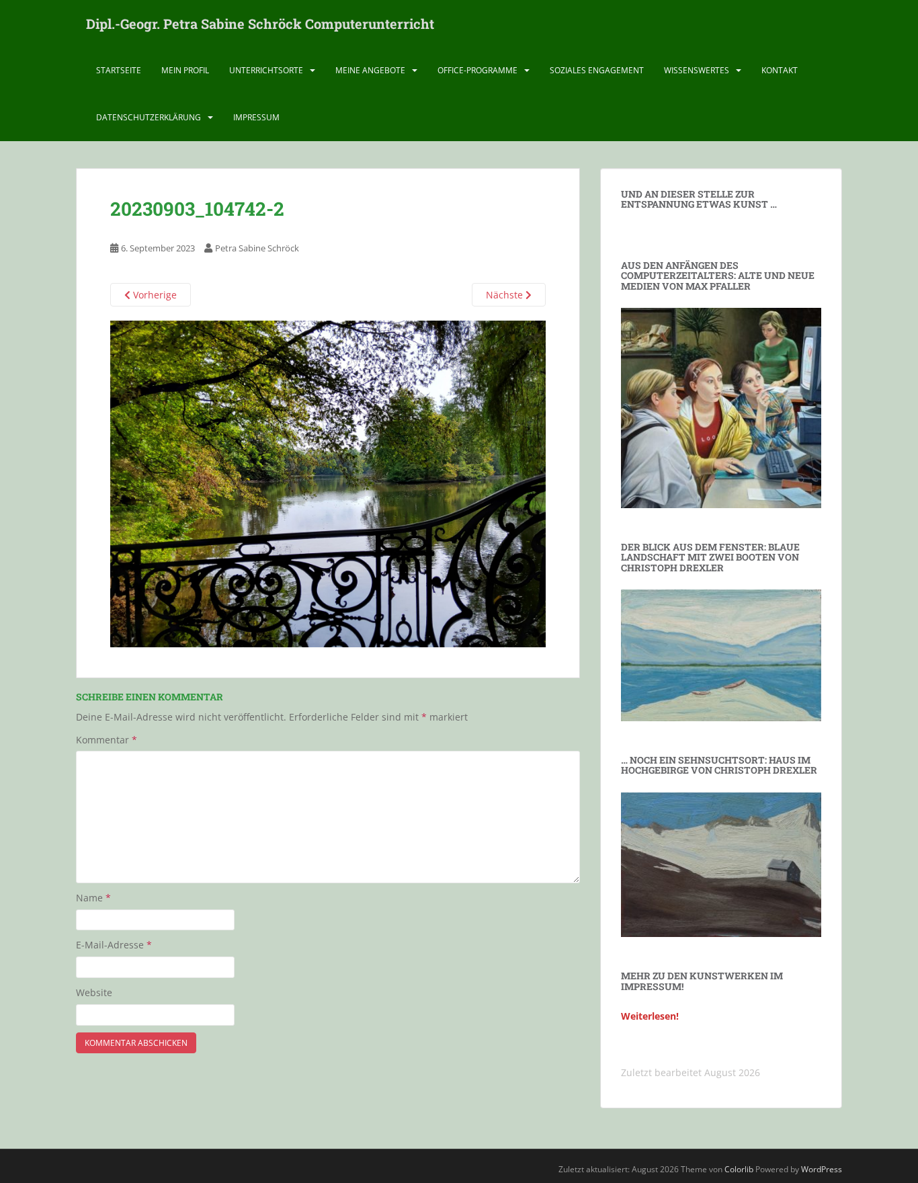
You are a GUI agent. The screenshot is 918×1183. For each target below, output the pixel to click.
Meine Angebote (370, 70)
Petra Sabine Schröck (257, 248)
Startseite (118, 70)
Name (93, 897)
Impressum (256, 117)
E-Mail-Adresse (114, 944)
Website (94, 992)
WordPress (821, 1169)
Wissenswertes (696, 70)
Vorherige (153, 294)
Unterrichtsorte (266, 70)
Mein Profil (185, 70)
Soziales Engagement (597, 70)
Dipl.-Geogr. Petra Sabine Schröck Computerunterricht (260, 23)
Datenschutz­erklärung (148, 117)
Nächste (506, 294)
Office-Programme (477, 70)
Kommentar (106, 739)
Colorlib (738, 1169)
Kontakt (779, 70)
